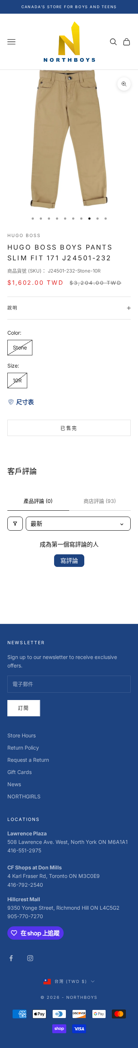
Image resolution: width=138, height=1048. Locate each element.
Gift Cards (19, 772)
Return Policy (23, 747)
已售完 (68, 428)
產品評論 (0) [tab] (38, 501)
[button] (20, 402)
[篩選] (15, 524)
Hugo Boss (24, 235)
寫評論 (69, 560)
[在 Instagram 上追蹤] (30, 958)
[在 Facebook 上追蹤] (11, 958)
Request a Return (28, 760)
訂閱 (23, 708)
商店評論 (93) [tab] (100, 501)
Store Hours (21, 735)
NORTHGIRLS (23, 796)
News (14, 784)
